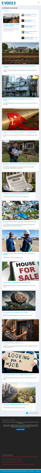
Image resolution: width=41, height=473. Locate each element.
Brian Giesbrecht (6, 165)
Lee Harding (6, 133)
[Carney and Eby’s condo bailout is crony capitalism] (23, 15)
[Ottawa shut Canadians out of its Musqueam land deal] (23, 38)
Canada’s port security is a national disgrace (30, 20)
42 (35, 413)
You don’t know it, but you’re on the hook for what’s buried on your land (19, 66)
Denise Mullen (6, 223)
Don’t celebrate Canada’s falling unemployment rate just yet (18, 374)
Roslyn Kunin (6, 376)
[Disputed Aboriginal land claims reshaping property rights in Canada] (20, 86)
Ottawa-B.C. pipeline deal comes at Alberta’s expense (11, 25)
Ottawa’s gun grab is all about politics (13, 342)
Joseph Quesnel (6, 68)
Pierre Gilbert (6, 344)
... (33, 413)
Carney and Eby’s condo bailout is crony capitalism (31, 15)
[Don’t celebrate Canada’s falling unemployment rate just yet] (20, 362)
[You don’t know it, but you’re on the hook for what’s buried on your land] (20, 53)
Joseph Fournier (6, 406)
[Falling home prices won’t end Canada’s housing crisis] (20, 271)
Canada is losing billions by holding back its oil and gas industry (20, 132)
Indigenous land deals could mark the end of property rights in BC (20, 163)
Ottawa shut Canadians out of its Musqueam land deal (31, 38)
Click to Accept (31, 471)
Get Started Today (20, 429)
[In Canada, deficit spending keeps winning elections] (19, 182)
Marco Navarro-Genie (7, 26)
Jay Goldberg (6, 313)
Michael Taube (28, 33)
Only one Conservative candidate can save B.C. (31, 32)
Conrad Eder (28, 27)
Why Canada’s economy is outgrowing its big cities (16, 404)
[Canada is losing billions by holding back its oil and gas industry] (20, 119)
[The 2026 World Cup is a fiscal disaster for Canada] (23, 26)
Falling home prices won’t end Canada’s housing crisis (17, 282)
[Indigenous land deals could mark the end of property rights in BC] (20, 151)
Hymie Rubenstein (6, 101)
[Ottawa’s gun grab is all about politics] (20, 330)
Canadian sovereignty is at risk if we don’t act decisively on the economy (19, 254)
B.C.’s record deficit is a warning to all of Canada (15, 312)
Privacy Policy (37, 471)
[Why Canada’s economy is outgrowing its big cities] (19, 393)
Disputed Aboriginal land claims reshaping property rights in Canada (18, 99)
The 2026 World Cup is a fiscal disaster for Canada (30, 26)
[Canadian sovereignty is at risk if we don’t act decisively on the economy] (20, 241)
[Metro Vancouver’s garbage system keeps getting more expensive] (20, 210)
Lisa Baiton (5, 256)
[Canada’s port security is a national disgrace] (23, 20)
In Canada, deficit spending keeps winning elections (16, 193)
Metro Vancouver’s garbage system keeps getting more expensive (19, 221)
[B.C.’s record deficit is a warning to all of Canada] (19, 301)
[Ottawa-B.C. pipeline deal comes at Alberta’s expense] (11, 18)
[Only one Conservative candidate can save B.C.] (23, 32)
